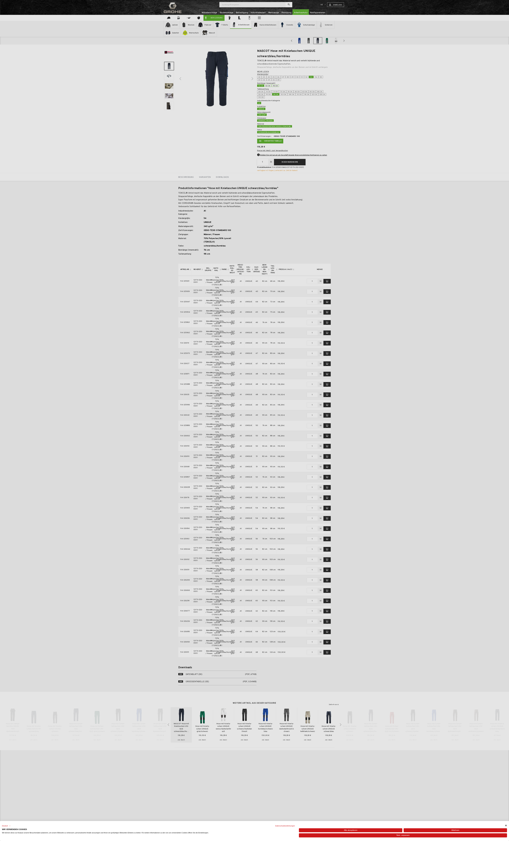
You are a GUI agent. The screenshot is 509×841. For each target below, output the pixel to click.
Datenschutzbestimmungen (285, 826)
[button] (6, 825)
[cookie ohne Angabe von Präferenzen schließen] (506, 826)
